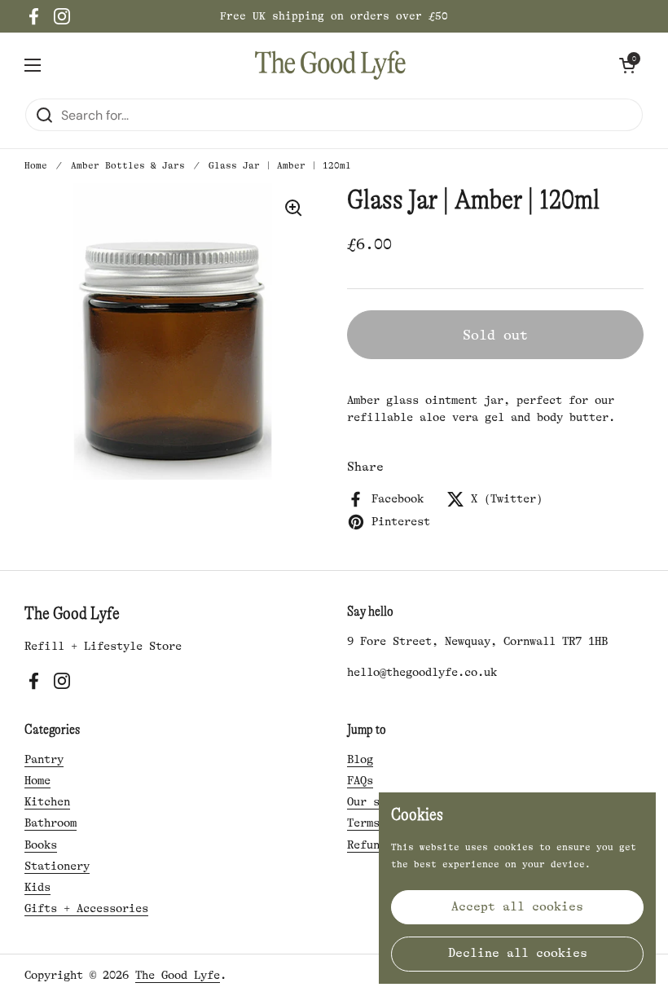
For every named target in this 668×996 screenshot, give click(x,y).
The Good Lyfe (177, 974)
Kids (37, 886)
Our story (376, 801)
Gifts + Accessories (86, 908)
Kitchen (47, 801)
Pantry (44, 759)
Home (35, 165)
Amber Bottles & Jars (128, 165)
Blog (360, 759)
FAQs (360, 780)
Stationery (57, 865)
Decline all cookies (517, 953)
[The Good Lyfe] (330, 65)
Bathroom (50, 822)
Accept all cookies (517, 907)
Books (40, 844)
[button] (627, 65)
